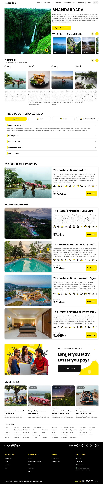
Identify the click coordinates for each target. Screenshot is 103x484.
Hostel (6, 461)
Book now (91, 194)
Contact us (79, 461)
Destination (8, 458)
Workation (8, 465)
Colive (6, 468)
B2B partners (80, 465)
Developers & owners (34, 461)
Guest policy (55, 458)
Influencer (31, 465)
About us (78, 458)
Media (30, 471)
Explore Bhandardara (61, 28)
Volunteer (31, 468)
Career (30, 458)
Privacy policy (56, 461)
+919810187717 (84, 468)
